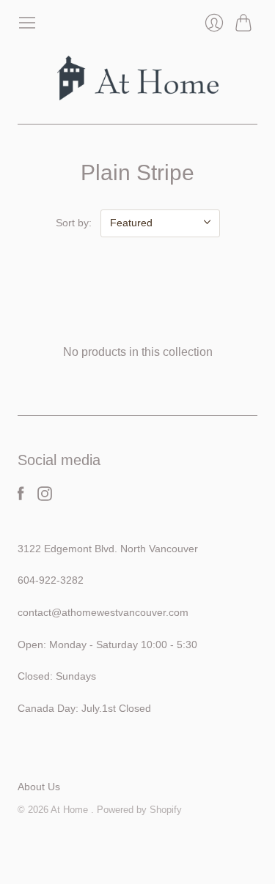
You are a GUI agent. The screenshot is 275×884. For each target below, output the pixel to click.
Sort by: (74, 223)
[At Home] (138, 78)
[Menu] (27, 22)
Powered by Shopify (139, 809)
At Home (71, 809)
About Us (39, 786)
